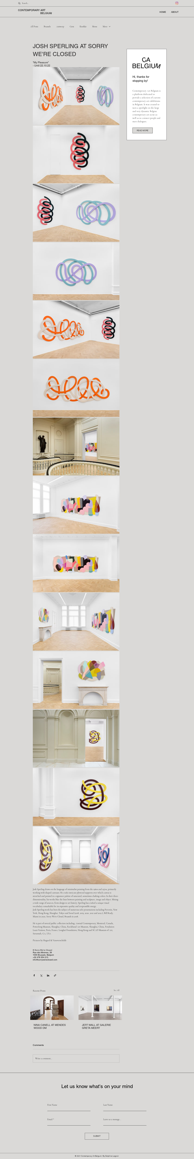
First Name (52, 1105)
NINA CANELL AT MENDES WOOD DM (50, 1026)
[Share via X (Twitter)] (41, 975)
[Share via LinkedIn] (48, 975)
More (105, 26)
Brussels (47, 26)
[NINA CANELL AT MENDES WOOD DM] (52, 1007)
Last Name (108, 1105)
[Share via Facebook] (34, 975)
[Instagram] (176, 3)
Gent (72, 26)
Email (49, 1119)
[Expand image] (76, 96)
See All (116, 990)
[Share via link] (55, 975)
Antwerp (60, 26)
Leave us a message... (112, 1119)
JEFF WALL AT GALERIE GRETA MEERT (96, 1026)
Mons (94, 26)
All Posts (34, 26)
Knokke (83, 26)
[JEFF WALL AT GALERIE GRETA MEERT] (100, 1007)
